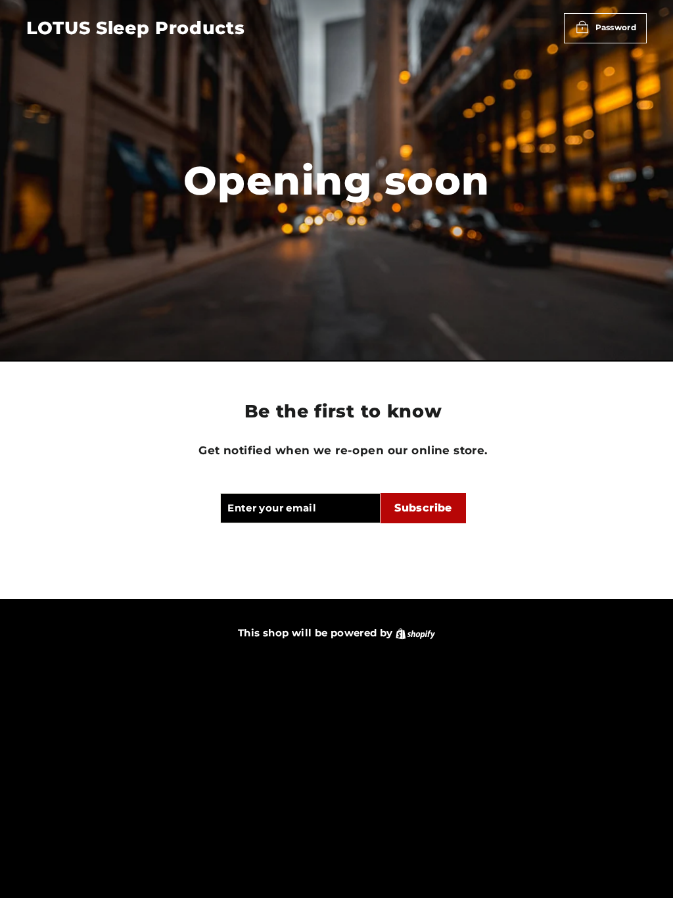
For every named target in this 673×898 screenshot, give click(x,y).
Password (615, 27)
